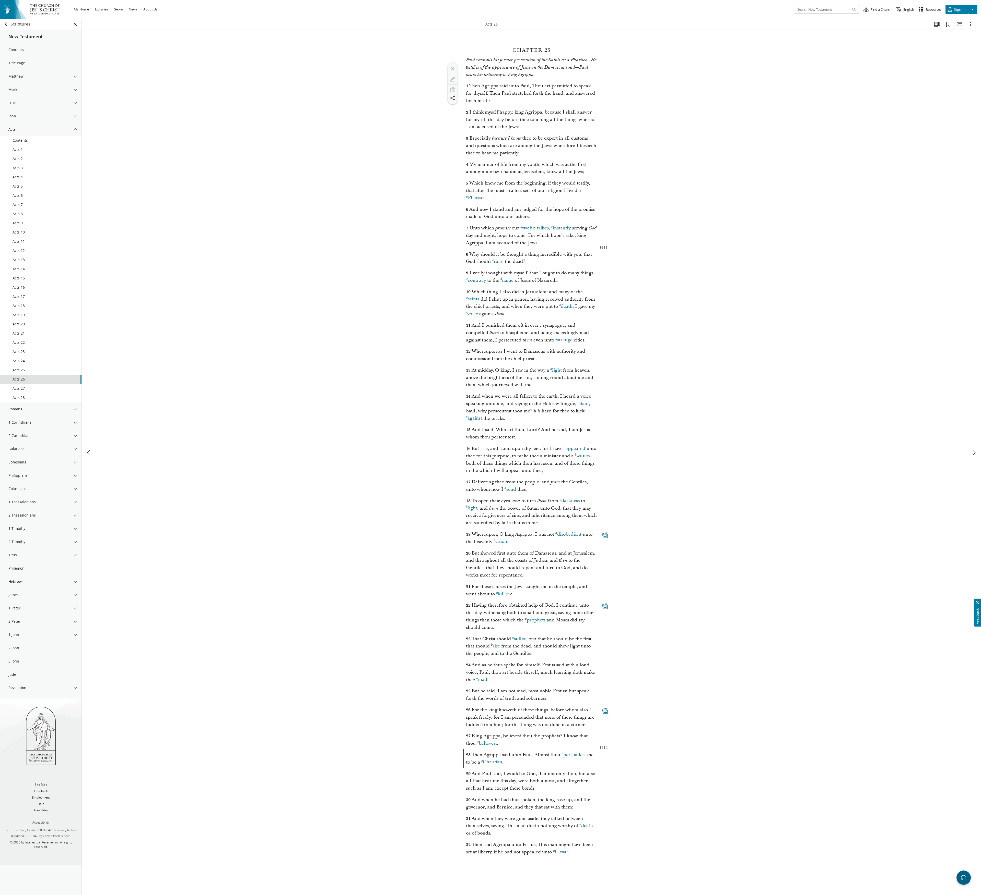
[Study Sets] (937, 24)
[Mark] (453, 79)
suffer (520, 639)
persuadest (574, 755)
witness (583, 456)
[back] (6, 24)
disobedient (569, 534)
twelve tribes (535, 228)
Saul (584, 403)
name (507, 280)
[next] (974, 453)
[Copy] (453, 90)
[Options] (971, 24)
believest (488, 743)
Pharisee (477, 198)
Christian (492, 762)
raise (499, 261)
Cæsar (561, 852)
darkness (570, 501)
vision (501, 541)
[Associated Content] (605, 535)
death (567, 306)
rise (496, 646)
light (557, 370)
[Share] (453, 98)
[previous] (89, 453)
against (475, 418)
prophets (536, 620)
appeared (575, 448)
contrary (477, 280)
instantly (562, 228)
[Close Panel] (75, 24)
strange (565, 340)
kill (501, 594)
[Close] (453, 69)
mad (482, 680)
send (511, 489)
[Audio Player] (963, 878)
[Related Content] (959, 24)
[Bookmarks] (948, 24)
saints (473, 299)
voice (472, 314)
